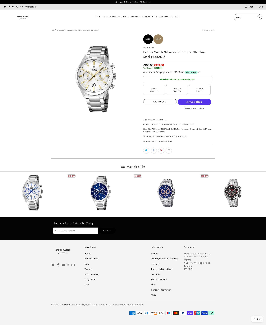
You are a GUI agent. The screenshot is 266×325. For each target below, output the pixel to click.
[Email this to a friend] (169, 151)
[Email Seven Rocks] (21, 7)
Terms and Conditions (162, 269)
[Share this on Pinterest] (161, 151)
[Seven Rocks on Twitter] (4, 7)
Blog (153, 284)
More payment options (194, 108)
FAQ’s (153, 295)
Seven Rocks (148, 47)
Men (124, 17)
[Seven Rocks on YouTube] (13, 7)
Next (212, 30)
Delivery (155, 264)
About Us (155, 274)
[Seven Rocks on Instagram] (17, 7)
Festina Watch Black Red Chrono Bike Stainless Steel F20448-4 (232, 193)
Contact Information (161, 290)
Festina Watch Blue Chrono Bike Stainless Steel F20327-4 (166, 193)
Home (98, 17)
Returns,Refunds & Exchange (165, 258)
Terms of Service (159, 279)
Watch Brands (110, 17)
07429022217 (30, 7)
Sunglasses (165, 17)
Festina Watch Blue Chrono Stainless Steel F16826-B (99, 193)
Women (134, 17)
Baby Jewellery (149, 17)
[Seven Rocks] (23, 17)
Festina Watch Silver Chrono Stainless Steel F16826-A (33, 193)
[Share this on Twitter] (146, 151)
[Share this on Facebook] (154, 151)
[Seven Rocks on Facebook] (9, 7)
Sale (177, 17)
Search (154, 253)
